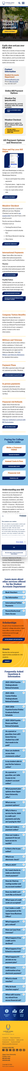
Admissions (10, 16)
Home (4, 16)
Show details (19, 542)
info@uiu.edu (6, 1060)
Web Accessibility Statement (10, 1044)
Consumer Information (8, 1040)
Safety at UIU (20, 1040)
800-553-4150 (13, 81)
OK (14, 547)
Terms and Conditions (8, 1066)
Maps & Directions (15, 1037)
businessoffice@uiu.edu (12, 79)
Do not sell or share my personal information (14, 553)
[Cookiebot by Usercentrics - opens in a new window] (19, 516)
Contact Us (5, 1037)
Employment (5, 1042)
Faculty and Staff (15, 1042)
